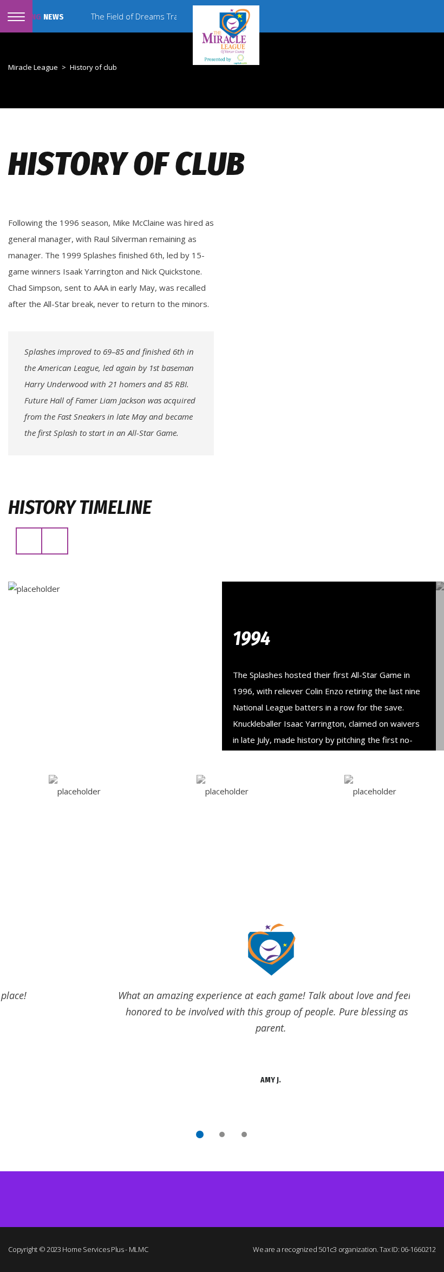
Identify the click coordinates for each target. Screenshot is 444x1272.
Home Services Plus (93, 1249)
